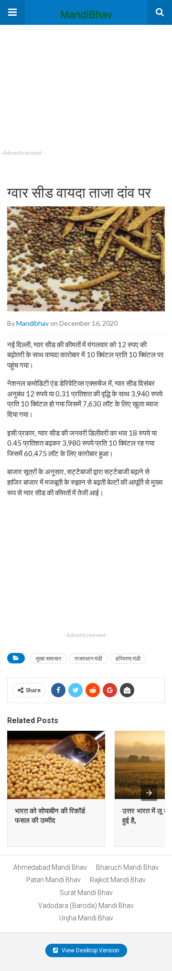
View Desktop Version (89, 950)
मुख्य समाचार (48, 658)
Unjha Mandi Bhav (86, 918)
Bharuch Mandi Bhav (127, 867)
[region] (71, 84)
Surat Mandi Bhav (86, 892)
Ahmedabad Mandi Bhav (50, 867)
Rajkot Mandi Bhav (118, 880)
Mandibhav (32, 323)
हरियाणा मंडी (128, 658)
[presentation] (149, 793)
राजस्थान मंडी (88, 658)
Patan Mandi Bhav (53, 880)
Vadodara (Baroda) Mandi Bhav (86, 905)
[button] (12, 12)
